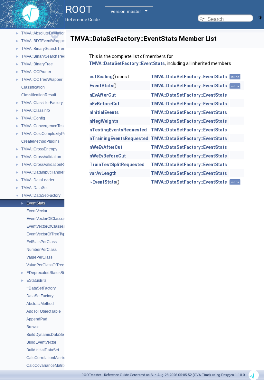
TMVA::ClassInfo (35, 110)
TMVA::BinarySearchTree (43, 48)
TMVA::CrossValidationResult (46, 164)
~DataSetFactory (41, 288)
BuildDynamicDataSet (45, 334)
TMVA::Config (33, 118)
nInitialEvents (104, 112)
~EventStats (103, 182)
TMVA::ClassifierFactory (42, 102)
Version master (125, 11)
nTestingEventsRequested (118, 129)
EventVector (36, 211)
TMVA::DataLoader (37, 180)
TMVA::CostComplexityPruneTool (50, 133)
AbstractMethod (40, 303)
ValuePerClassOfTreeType (49, 265)
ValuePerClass (39, 257)
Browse (33, 327)
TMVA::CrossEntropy (39, 149)
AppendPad (36, 319)
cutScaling (101, 76)
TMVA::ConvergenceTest (42, 126)
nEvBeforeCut (104, 103)
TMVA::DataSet (34, 187)
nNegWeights (104, 121)
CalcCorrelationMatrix (45, 358)
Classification (33, 87)
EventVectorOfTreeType (47, 234)
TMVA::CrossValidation (41, 157)
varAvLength (103, 173)
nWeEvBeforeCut (108, 155)
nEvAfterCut (103, 95)
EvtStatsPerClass (41, 242)
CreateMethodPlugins (40, 141)
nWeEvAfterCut (106, 147)
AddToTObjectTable (43, 311)
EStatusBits (36, 280)
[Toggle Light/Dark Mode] (260, 17)
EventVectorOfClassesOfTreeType (56, 226)
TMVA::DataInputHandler (43, 172)
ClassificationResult (38, 95)
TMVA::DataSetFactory (41, 195)
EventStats (35, 203)
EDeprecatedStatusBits (46, 273)
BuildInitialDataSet (42, 350)
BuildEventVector (41, 342)
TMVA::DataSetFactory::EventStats (127, 63)
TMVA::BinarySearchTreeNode (48, 56)
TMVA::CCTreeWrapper (41, 79)
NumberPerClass (41, 249)
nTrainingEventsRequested (119, 138)
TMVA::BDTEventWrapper (43, 41)
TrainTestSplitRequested (117, 164)
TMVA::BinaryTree (37, 64)
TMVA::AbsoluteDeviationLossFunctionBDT (59, 33)
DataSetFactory (39, 296)
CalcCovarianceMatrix (45, 365)
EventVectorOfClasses (45, 218)
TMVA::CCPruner (36, 72)
